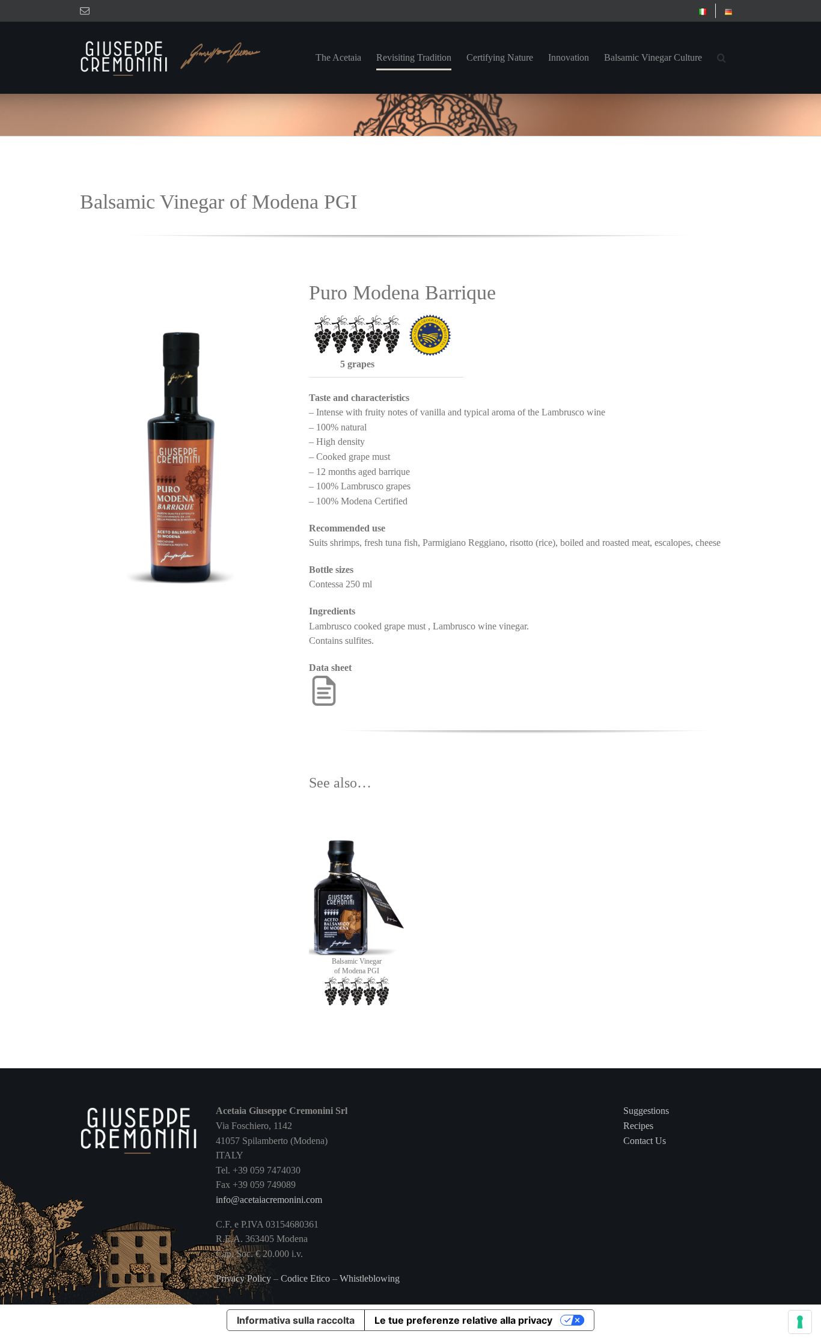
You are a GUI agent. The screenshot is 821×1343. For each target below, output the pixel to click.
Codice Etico (305, 1278)
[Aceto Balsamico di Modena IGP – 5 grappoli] (356, 815)
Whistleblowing (370, 1278)
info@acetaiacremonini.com (269, 1200)
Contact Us (644, 1141)
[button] (721, 57)
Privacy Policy (243, 1278)
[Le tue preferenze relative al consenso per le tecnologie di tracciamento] (800, 1322)
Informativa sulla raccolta (296, 1320)
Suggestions (646, 1111)
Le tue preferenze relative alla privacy (463, 1320)
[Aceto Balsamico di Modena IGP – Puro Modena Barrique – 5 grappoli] (181, 277)
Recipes (638, 1126)
